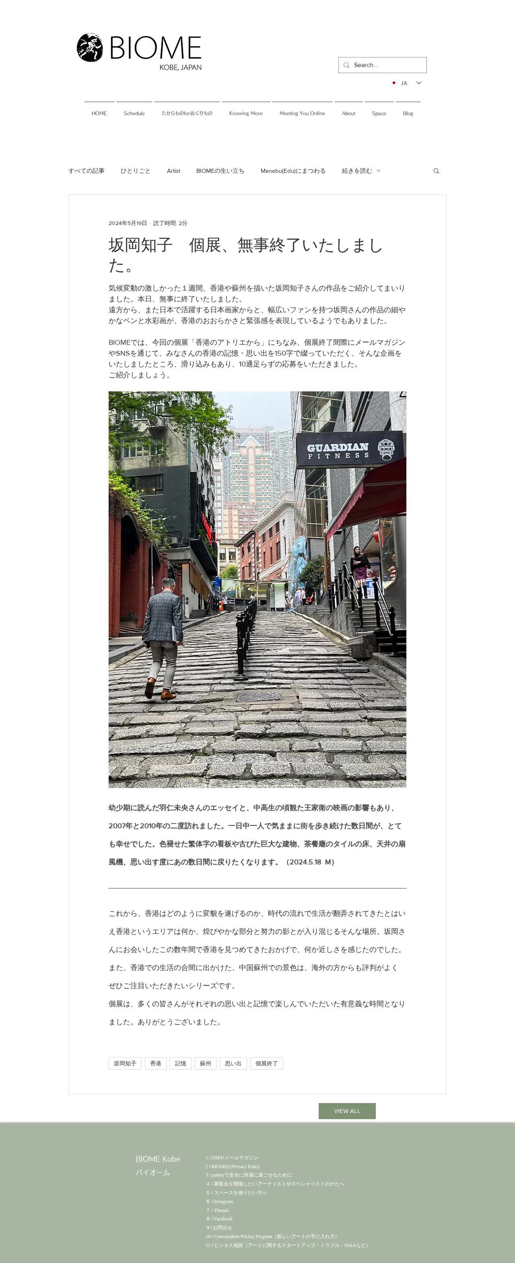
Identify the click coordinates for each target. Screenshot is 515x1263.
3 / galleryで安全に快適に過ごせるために (249, 1174)
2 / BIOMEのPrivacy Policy (233, 1166)
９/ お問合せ (219, 1227)
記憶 (180, 1063)
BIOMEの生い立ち (220, 170)
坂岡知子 (125, 1063)
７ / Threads (217, 1210)
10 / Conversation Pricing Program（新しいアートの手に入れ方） (273, 1236)
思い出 (233, 1063)
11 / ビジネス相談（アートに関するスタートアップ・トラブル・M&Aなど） (288, 1245)
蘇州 (205, 1063)
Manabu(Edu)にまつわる (293, 170)
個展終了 (266, 1063)
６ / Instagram (219, 1201)
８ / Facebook (219, 1218)
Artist (173, 170)
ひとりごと (136, 170)
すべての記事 (86, 170)
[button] (436, 170)
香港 (155, 1063)
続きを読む (357, 170)
